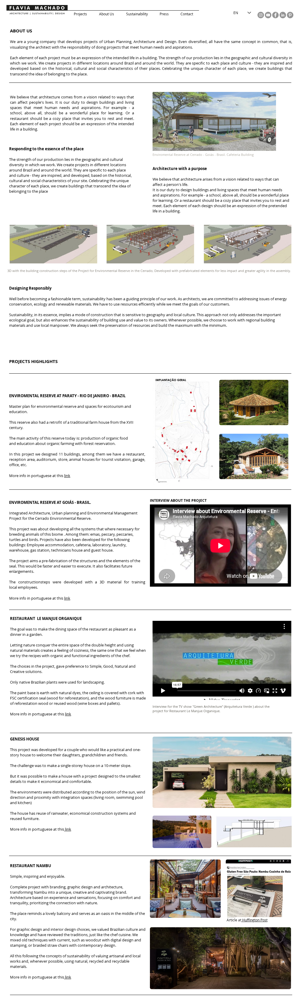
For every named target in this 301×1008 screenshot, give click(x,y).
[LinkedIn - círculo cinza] (283, 15)
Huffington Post (254, 920)
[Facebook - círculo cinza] (275, 15)
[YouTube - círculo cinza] (268, 15)
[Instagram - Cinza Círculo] (260, 15)
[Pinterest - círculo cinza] (290, 15)
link (67, 475)
